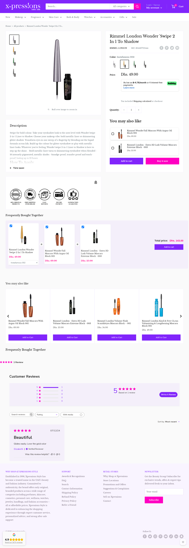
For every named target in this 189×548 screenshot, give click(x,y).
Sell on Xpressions (112, 497)
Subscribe (154, 500)
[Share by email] (177, 48)
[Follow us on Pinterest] (160, 536)
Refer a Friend (69, 505)
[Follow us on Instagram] (155, 536)
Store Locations (111, 480)
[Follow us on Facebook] (145, 536)
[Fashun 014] (145, 64)
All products (19, 26)
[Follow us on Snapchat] (181, 536)
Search (65, 484)
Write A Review (168, 394)
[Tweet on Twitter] (172, 48)
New (8, 17)
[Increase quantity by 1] (139, 110)
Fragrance (36, 17)
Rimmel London (118, 48)
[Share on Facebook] (161, 48)
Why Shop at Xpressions (115, 476)
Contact (107, 501)
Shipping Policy (70, 492)
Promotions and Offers (114, 484)
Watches (88, 17)
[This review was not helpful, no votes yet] (57, 454)
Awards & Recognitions (73, 476)
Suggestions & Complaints (116, 488)
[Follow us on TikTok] (171, 536)
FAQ (64, 480)
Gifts (122, 17)
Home (8, 26)
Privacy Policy (69, 501)
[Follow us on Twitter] (150, 536)
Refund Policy (69, 497)
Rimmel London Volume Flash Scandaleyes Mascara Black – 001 (114, 322)
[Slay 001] (114, 64)
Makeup (19, 17)
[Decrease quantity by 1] (124, 110)
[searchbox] (19, 414)
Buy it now (162, 161)
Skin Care (54, 17)
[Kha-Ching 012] (134, 64)
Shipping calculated (142, 101)
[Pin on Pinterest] (167, 48)
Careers (107, 492)
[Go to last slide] (8, 316)
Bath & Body (73, 17)
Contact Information (72, 488)
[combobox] (47, 414)
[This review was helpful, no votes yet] (52, 454)
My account (153, 7)
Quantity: (114, 110)
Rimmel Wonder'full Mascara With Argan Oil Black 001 (25, 322)
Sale (134, 17)
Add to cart (126, 161)
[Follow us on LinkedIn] (176, 536)
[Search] (137, 6)
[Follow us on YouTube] (166, 536)
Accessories (106, 17)
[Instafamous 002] (124, 64)
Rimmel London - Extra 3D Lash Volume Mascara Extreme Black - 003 (72, 322)
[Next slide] (180, 316)
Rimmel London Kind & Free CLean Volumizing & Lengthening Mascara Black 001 (160, 323)
